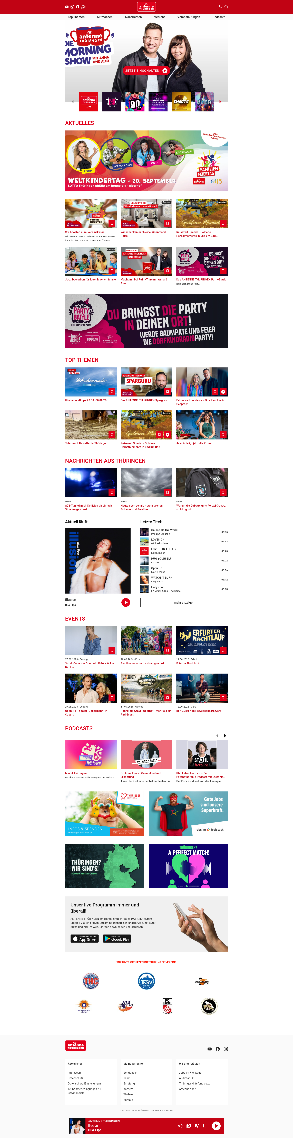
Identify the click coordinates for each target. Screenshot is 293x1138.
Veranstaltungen (188, 17)
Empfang (129, 1083)
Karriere (128, 1089)
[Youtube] (67, 6)
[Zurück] (217, 736)
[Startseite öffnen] (146, 7)
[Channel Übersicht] (188, 1125)
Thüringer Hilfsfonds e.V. (194, 1083)
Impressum (75, 1072)
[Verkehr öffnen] (83, 7)
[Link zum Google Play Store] (117, 939)
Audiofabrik (186, 1078)
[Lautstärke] (180, 1125)
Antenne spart (187, 1089)
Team (126, 1078)
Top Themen (76, 17)
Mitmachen (105, 17)
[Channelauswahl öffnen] (226, 7)
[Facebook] (77, 6)
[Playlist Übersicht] (196, 1125)
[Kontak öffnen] (220, 7)
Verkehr (159, 17)
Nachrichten (133, 17)
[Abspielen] (216, 1126)
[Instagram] (72, 6)
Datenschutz (75, 1078)
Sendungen (130, 1072)
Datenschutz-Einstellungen (84, 1083)
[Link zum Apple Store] (85, 939)
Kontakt (128, 1099)
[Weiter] (225, 736)
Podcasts (218, 17)
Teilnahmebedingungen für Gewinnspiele (84, 1091)
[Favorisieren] (205, 1125)
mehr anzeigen (184, 602)
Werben (128, 1094)
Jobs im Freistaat (190, 1072)
